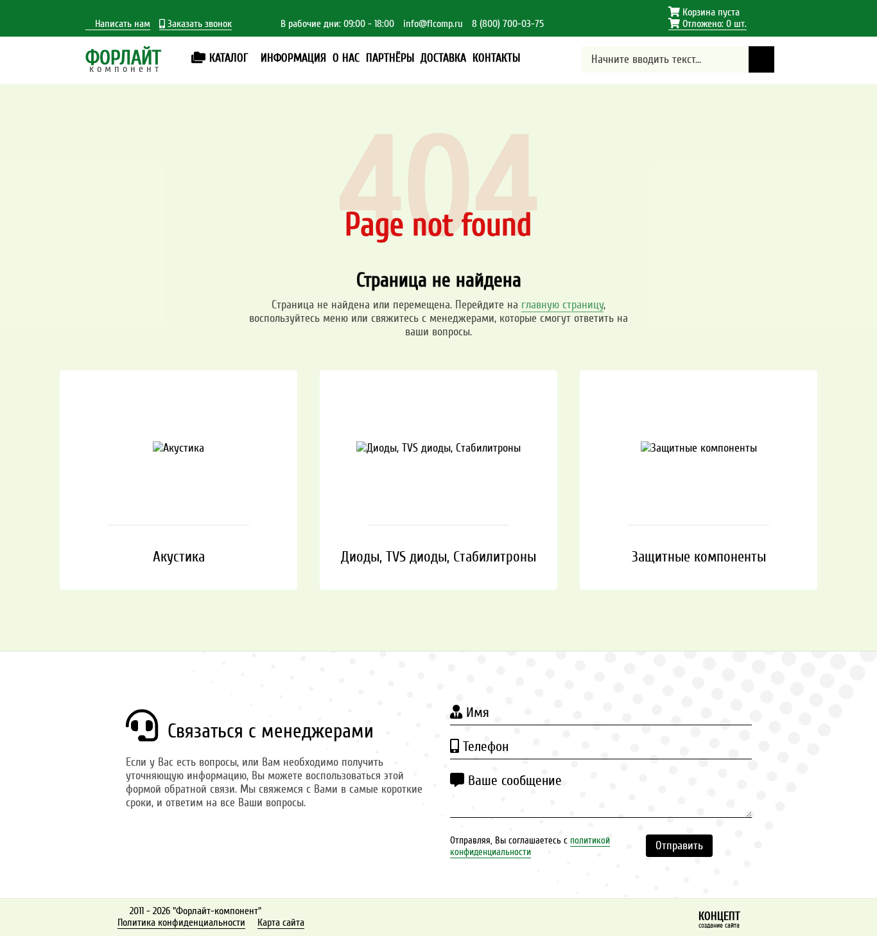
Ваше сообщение (513, 780)
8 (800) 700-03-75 (508, 24)
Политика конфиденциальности (181, 922)
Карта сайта (280, 922)
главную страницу (562, 305)
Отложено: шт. (707, 24)
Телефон (483, 746)
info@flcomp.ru (433, 24)
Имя (475, 712)
